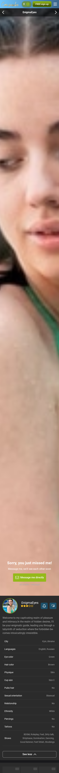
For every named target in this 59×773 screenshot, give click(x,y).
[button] (44, 606)
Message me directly (32, 577)
